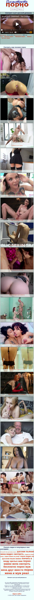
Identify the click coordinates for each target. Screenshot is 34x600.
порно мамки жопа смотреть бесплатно (17, 564)
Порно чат (20, 9)
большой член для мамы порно (8, 551)
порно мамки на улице (12, 556)
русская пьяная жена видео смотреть (17, 552)
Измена (29, 36)
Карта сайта (17, 594)
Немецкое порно (20, 36)
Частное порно (5, 38)
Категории (13, 9)
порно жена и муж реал (19, 571)
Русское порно (8, 36)
